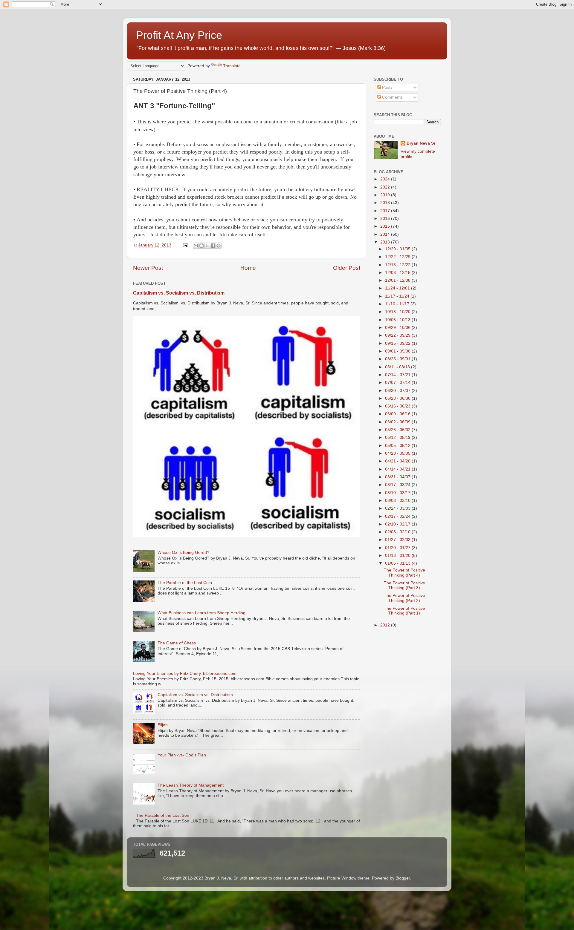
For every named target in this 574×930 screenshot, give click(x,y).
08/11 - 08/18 (398, 367)
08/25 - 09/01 (398, 359)
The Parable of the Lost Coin (185, 582)
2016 (385, 218)
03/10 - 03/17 (398, 493)
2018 (385, 202)
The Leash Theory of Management (191, 785)
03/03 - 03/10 (398, 500)
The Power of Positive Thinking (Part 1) (404, 610)
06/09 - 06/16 (398, 414)
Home (248, 268)
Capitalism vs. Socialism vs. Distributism (179, 292)
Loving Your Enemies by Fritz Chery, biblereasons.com (184, 673)
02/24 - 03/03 (398, 508)
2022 (385, 187)
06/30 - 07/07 (398, 390)
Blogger (403, 878)
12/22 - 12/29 (398, 257)
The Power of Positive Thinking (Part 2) (404, 598)
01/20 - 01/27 (398, 548)
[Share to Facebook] (213, 246)
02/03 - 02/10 (398, 532)
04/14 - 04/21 (398, 469)
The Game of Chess (177, 643)
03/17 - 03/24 (398, 484)
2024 (385, 179)
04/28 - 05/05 (398, 453)
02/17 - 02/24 (398, 516)
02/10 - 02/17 (398, 524)
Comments (392, 97)
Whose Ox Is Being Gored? (183, 552)
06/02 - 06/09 (398, 422)
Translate (232, 66)
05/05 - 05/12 (398, 445)
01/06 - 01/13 (398, 563)
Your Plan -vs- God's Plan (182, 755)
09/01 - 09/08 (398, 351)
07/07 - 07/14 (398, 382)
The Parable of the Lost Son (162, 815)
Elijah (163, 725)
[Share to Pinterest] (219, 246)
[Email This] (196, 246)
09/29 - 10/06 (398, 327)
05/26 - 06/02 (398, 430)
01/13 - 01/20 (398, 555)
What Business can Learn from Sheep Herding (201, 613)
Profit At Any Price (179, 35)
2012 (385, 625)
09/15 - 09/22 (398, 343)
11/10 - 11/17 (397, 304)
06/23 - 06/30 (398, 398)
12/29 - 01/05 (398, 249)
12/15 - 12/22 (398, 265)
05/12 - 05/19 (398, 437)
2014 (385, 234)
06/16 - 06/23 (398, 406)
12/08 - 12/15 (398, 272)
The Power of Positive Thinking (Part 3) (404, 585)
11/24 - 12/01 (398, 288)
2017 (385, 211)
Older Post (346, 268)
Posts (387, 87)
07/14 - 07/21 (398, 375)
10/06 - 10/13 (398, 320)
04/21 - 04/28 (398, 461)
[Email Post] (185, 245)
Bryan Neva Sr (421, 143)
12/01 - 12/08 (398, 280)
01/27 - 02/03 (398, 539)
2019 (385, 195)
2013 (385, 242)
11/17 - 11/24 (397, 296)
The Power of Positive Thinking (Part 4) (404, 572)
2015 (385, 226)
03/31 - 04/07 (398, 477)
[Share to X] (207, 246)
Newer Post (148, 268)
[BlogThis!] (201, 246)
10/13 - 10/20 (398, 312)
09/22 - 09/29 (398, 335)
